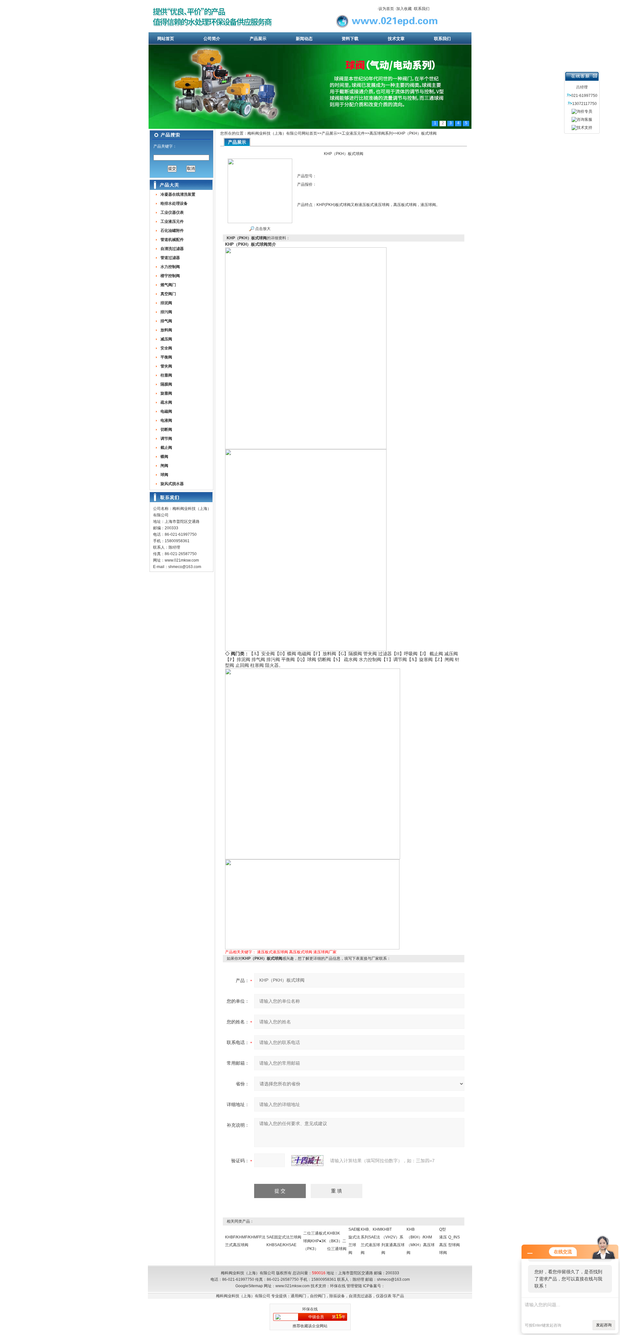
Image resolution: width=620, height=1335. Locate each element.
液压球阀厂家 (324, 952)
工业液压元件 (353, 133)
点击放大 (262, 228)
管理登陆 (354, 1286)
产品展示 (258, 38)
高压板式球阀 (300, 952)
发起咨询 (604, 1325)
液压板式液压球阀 (272, 952)
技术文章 (396, 38)
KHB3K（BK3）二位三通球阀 (336, 1241)
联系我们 (421, 8)
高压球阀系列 (381, 133)
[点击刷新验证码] (307, 1160)
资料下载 (350, 38)
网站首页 (165, 38)
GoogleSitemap (249, 1286)
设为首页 (386, 8)
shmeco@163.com (184, 566)
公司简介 (211, 38)
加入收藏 (404, 8)
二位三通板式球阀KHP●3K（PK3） (314, 1241)
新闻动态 (304, 38)
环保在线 (338, 1286)
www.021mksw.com (182, 560)
